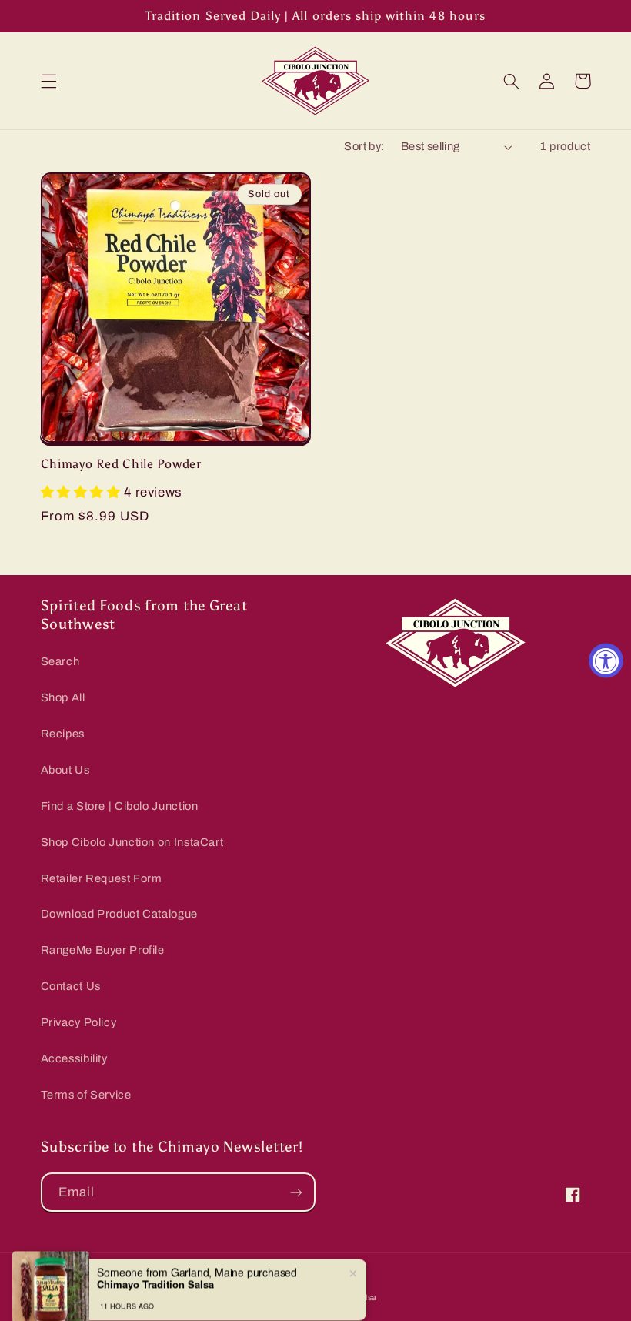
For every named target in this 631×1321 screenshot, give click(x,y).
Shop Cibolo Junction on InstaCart (132, 842)
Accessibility (74, 1058)
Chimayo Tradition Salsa (155, 1266)
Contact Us (71, 986)
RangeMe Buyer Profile (103, 950)
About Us (65, 770)
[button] (48, 81)
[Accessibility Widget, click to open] (606, 661)
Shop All (63, 697)
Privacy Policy (79, 1022)
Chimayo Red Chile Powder (121, 463)
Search (60, 661)
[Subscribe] (296, 1192)
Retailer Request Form (101, 878)
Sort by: (364, 146)
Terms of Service (86, 1095)
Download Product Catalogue (119, 914)
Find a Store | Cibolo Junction (120, 806)
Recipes (63, 733)
